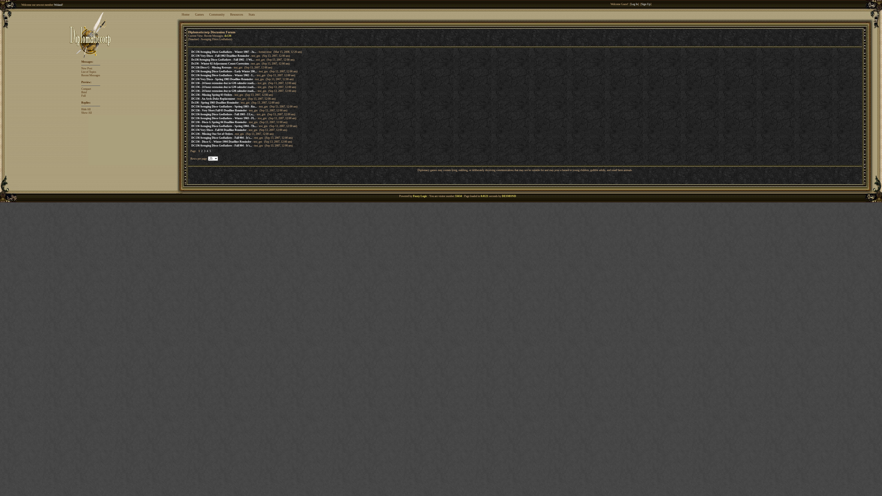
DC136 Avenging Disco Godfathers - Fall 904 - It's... (221, 137)
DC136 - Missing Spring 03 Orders (211, 94)
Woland (58, 4)
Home (185, 14)
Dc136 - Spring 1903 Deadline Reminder (215, 102)
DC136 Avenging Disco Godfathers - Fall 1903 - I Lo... (222, 114)
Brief (84, 92)
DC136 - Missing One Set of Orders (212, 133)
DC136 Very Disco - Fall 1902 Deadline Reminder (220, 55)
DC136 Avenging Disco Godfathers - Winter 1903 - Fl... (223, 118)
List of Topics (88, 71)
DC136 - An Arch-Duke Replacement (213, 98)
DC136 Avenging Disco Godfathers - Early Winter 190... (224, 71)
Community (217, 14)
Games (199, 14)
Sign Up (645, 4)
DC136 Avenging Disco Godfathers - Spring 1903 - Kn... (224, 106)
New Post (86, 68)
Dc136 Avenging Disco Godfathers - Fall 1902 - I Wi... (222, 59)
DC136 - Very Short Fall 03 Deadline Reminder (219, 110)
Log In (634, 4)
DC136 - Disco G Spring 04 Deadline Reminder (219, 122)
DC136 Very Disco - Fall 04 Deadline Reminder (218, 130)
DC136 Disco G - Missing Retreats (211, 67)
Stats (252, 14)
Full (83, 95)
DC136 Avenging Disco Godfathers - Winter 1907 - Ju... (223, 52)
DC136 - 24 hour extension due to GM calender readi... (223, 83)
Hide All (85, 109)
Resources (236, 14)
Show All (86, 112)
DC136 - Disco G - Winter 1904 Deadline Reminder (221, 141)
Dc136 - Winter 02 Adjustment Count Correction (220, 63)
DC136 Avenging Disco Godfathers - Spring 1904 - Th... (224, 126)
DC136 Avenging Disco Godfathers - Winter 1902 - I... (222, 75)
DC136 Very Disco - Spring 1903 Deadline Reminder (222, 79)
